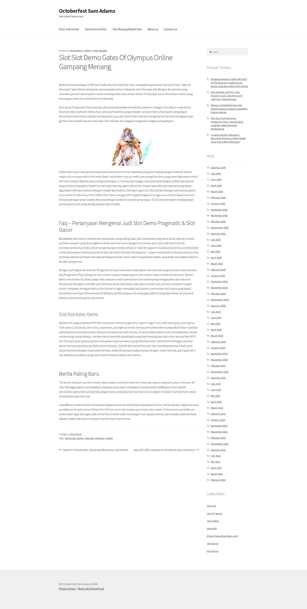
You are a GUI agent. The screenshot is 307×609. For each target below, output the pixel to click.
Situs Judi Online (69, 29)
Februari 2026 (218, 197)
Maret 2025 (217, 263)
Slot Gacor (76, 434)
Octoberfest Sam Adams (87, 10)
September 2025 (219, 227)
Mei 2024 (215, 323)
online (109, 438)
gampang (70, 438)
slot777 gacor (214, 513)
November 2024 (219, 287)
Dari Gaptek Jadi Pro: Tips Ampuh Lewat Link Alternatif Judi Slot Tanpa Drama (227, 96)
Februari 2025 (218, 269)
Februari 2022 (218, 480)
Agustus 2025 (218, 233)
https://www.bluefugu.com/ (222, 536)
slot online (213, 521)
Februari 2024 (218, 341)
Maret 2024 (217, 335)
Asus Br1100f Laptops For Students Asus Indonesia (164, 450)
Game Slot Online (95, 29)
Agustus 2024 (218, 305)
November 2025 (219, 215)
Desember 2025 (219, 209)
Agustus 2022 (218, 450)
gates (80, 438)
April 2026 (216, 185)
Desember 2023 (219, 353)
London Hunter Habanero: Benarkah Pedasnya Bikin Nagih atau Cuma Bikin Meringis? (228, 138)
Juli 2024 (215, 311)
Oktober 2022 (218, 437)
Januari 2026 (218, 203)
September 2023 (219, 371)
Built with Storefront (91, 588)
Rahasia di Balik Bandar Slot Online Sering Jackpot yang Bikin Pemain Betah (229, 109)
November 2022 (219, 431)
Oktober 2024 (218, 293)
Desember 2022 (219, 425)
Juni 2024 (216, 317)
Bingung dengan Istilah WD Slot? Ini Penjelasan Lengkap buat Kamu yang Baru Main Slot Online (229, 83)
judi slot (211, 505)
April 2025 (216, 257)
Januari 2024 (218, 347)
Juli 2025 (215, 239)
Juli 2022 (215, 455)
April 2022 (216, 467)
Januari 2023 (218, 420)
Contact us (170, 29)
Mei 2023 (215, 395)
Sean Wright (100, 50)
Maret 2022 (217, 473)
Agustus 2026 (218, 167)
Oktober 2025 (218, 221)
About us (153, 29)
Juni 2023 (216, 389)
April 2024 (216, 329)
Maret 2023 (217, 407)
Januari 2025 (218, 275)
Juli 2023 (215, 383)
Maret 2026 (217, 191)
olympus (99, 438)
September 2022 (219, 443)
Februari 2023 (218, 413)
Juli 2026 (215, 173)
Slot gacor (213, 551)
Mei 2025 (215, 251)
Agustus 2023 (218, 377)
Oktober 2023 (218, 365)
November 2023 (219, 359)
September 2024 (219, 299)
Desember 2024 (219, 281)
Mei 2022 (215, 461)
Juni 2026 (216, 179)
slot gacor (212, 543)
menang (89, 438)
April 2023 (216, 401)
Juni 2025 (216, 245)
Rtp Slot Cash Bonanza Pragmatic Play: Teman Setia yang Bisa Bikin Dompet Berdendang (227, 123)
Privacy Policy (67, 588)
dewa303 (212, 528)
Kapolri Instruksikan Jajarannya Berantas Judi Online (95, 450)
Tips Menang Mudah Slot (127, 29)
